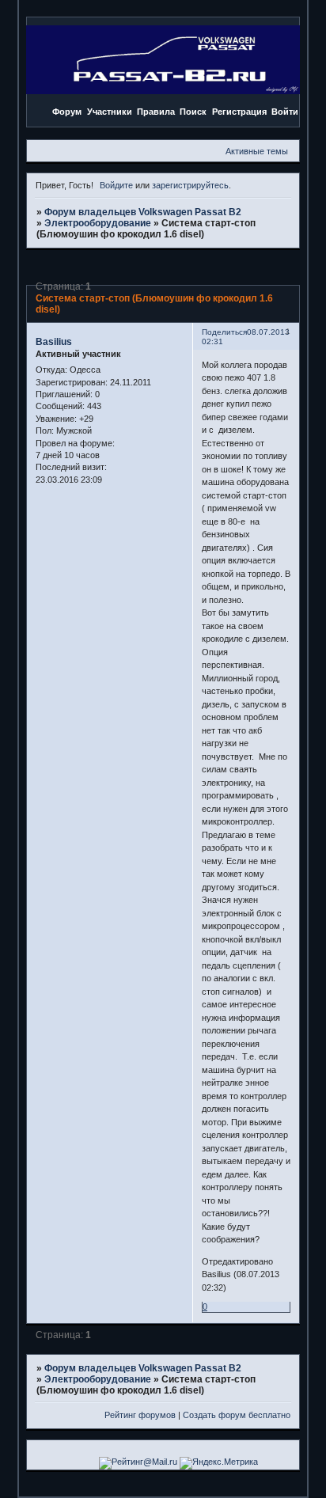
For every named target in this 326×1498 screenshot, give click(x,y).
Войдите (116, 185)
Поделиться (224, 332)
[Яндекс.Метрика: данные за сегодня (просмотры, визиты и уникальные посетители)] (219, 1463)
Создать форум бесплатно (236, 1415)
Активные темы (257, 151)
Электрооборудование (97, 223)
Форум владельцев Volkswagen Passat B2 (142, 212)
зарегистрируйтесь (190, 185)
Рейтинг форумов (140, 1415)
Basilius (54, 341)
